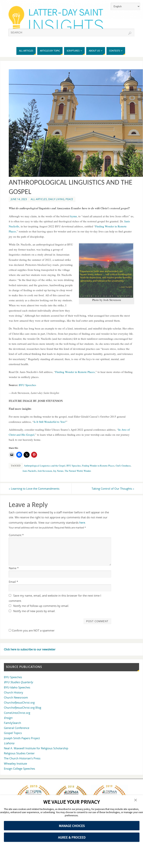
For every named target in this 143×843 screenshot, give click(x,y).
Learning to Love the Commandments (34, 488)
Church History (13, 692)
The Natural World (73, 470)
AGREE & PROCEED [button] (71, 837)
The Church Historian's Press (22, 758)
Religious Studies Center (19, 753)
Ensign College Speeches (19, 768)
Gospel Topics (13, 733)
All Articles (39, 199)
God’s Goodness (123, 465)
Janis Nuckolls (29, 470)
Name (14, 568)
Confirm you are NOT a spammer (33, 630)
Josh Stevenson (45, 470)
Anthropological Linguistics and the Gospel (44, 465)
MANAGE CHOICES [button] (72, 826)
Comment (16, 535)
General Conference (16, 728)
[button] (135, 800)
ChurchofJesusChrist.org (19, 702)
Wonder (87, 470)
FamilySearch (12, 723)
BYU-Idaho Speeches (17, 687)
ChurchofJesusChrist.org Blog (22, 707)
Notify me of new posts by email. (34, 611)
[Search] (130, 33)
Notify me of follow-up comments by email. (41, 606)
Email (13, 582)
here (82, 522)
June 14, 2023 (19, 199)
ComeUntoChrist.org (17, 713)
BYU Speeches (73, 465)
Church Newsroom (16, 697)
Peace (69, 199)
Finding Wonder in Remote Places (98, 465)
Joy (54, 470)
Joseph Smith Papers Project (22, 738)
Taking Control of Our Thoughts (113, 488)
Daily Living (56, 199)
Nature (60, 470)
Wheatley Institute (15, 763)
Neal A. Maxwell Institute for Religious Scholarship (36, 748)
